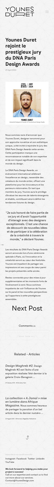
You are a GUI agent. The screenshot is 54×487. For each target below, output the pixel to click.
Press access (7, 483)
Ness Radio (24, 483)
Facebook (22, 458)
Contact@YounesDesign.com (19, 480)
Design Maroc (19, 483)
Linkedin (40, 458)
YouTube (9, 462)
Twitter (31, 458)
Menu (47, 12)
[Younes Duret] (19, 12)
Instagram (10, 458)
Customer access (13, 483)
